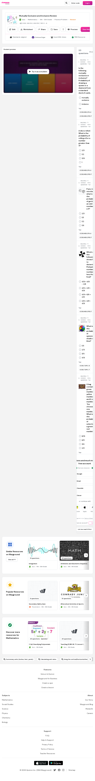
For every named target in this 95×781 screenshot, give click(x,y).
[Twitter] (54, 770)
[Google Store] (56, 763)
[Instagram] (63, 770)
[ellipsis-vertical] (63, 29)
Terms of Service (89, 518)
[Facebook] (59, 770)
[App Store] (41, 763)
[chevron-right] (86, 555)
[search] (66, 3)
